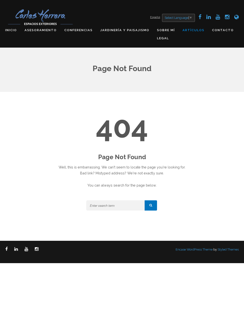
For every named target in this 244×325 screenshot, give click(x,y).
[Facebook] (200, 17)
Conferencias (78, 30)
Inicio (11, 30)
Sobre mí (166, 30)
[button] (151, 205)
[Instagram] (227, 17)
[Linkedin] (208, 17)
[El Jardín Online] (236, 17)
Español (155, 17)
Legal (163, 38)
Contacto (223, 30)
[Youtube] (218, 17)
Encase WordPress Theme (194, 249)
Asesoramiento (41, 30)
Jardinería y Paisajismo (124, 30)
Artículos (193, 30)
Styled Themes (228, 249)
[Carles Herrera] (41, 16)
